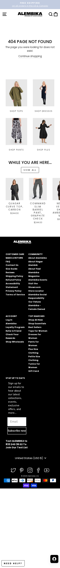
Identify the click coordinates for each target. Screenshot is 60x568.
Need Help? (13, 563)
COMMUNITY (35, 254)
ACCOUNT (11, 316)
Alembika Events (37, 279)
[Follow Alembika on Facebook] (38, 470)
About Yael (34, 268)
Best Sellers (34, 327)
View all (30, 170)
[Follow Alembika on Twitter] (13, 470)
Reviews (10, 272)
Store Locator (36, 290)
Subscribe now (17, 431)
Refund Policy (13, 279)
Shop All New (35, 319)
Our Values (34, 301)
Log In (9, 319)
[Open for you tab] (54, 559)
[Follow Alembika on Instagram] (30, 470)
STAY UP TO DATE (15, 378)
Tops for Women (37, 330)
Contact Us (12, 265)
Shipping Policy (14, 276)
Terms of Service (15, 294)
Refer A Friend (13, 330)
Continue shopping (30, 56)
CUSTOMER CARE (15, 254)
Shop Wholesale (15, 341)
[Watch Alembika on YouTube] (46, 470)
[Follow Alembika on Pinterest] (21, 470)
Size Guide (11, 268)
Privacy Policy (14, 290)
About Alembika (37, 257)
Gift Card (33, 371)
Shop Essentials (37, 323)
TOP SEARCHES (36, 316)
